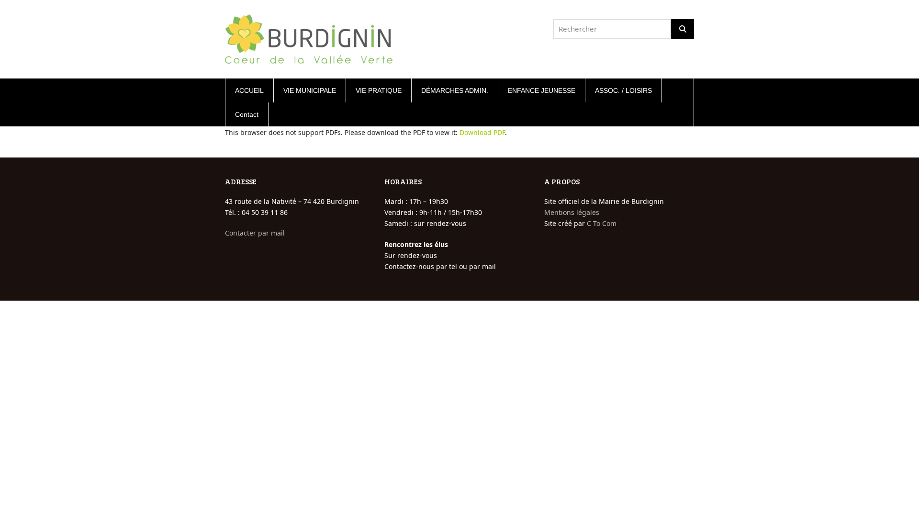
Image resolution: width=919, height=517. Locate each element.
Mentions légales (571, 212)
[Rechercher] (682, 29)
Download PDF (482, 132)
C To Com (601, 223)
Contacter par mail (255, 232)
